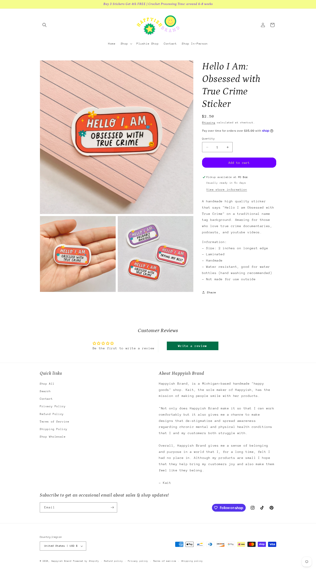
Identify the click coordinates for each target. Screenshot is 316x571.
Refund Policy (52, 414)
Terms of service (164, 561)
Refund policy (113, 561)
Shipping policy (192, 561)
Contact (46, 399)
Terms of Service (54, 421)
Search (45, 391)
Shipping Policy (53, 429)
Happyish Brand (61, 561)
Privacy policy (138, 561)
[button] (44, 25)
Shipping (208, 122)
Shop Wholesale (53, 436)
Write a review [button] (192, 346)
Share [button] (211, 292)
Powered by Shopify (86, 561)
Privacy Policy (53, 406)
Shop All (47, 383)
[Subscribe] (112, 507)
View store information (226, 189)
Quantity (208, 138)
